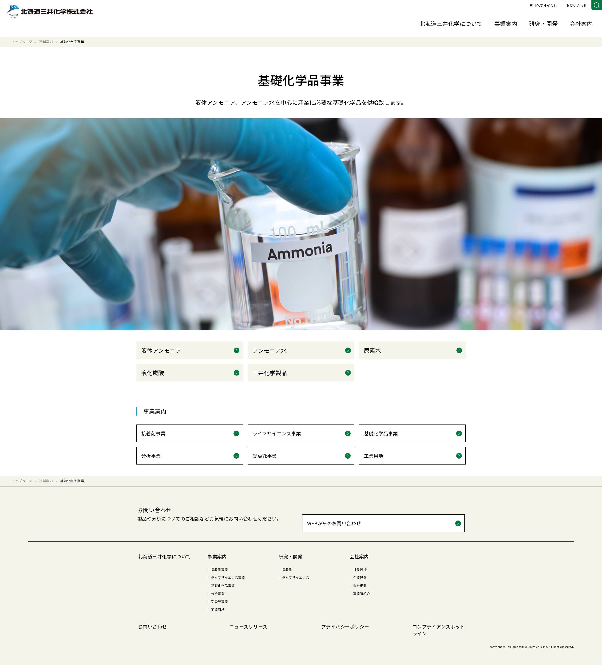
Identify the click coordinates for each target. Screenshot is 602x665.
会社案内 (581, 23)
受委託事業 (219, 601)
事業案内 (505, 23)
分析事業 (218, 593)
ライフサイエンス (295, 577)
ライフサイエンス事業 (228, 577)
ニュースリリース (249, 626)
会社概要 (360, 585)
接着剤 (287, 569)
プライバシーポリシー (345, 626)
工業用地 (218, 609)
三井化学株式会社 (543, 5)
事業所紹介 (361, 593)
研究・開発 (543, 23)
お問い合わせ (576, 5)
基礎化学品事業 (223, 585)
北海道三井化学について (450, 23)
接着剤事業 (219, 569)
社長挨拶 (360, 569)
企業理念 (360, 577)
